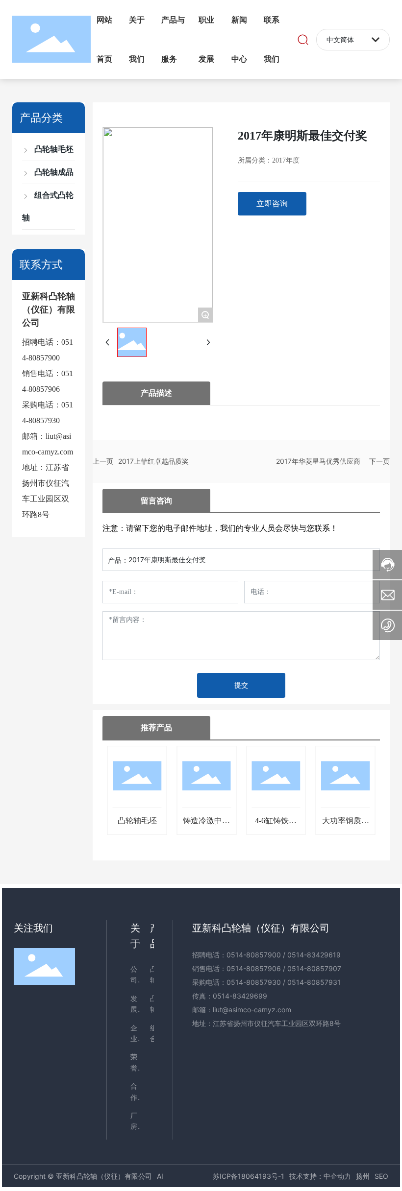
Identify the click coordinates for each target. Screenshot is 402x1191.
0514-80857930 (253, 982)
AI (160, 1176)
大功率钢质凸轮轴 (345, 824)
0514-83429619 (314, 955)
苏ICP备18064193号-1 (248, 1176)
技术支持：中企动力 (320, 1176)
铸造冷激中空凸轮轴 (206, 824)
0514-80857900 (253, 955)
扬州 (363, 1176)
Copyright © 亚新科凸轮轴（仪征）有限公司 (83, 1176)
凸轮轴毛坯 (137, 820)
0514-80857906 (253, 968)
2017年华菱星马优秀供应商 (318, 461)
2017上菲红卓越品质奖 (153, 461)
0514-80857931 (314, 982)
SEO (381, 1176)
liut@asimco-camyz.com (252, 1009)
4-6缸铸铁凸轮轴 (276, 824)
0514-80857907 (314, 968)
